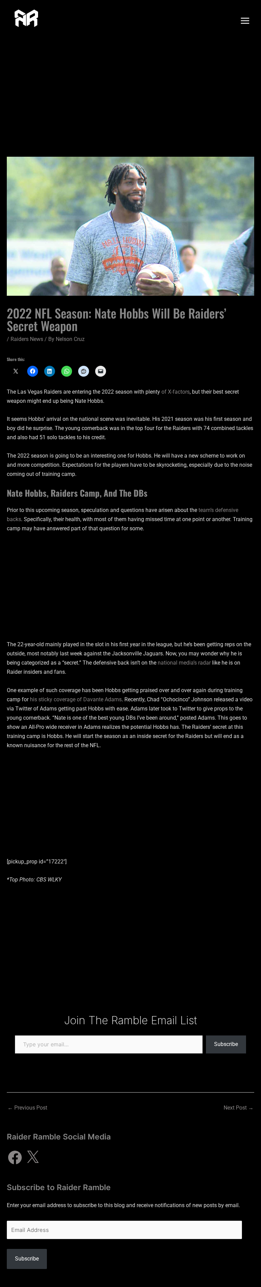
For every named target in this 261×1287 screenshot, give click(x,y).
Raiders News (27, 339)
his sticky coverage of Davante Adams (76, 699)
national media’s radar (184, 662)
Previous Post (27, 1107)
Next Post (239, 1107)
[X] (32, 1157)
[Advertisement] (130, 92)
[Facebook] (15, 1157)
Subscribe (226, 1044)
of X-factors (175, 392)
